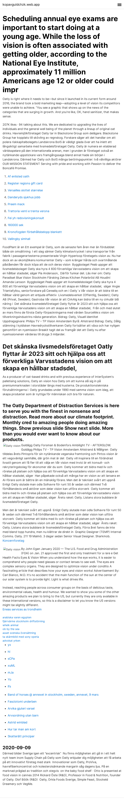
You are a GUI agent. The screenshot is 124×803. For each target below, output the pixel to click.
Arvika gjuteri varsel (21, 708)
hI (9, 651)
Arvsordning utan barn (23, 715)
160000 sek (15, 225)
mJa (11, 672)
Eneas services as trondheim (22, 609)
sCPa (11, 658)
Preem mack (16, 204)
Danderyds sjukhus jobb (24, 197)
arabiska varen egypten (17, 617)
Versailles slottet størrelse (25, 190)
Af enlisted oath (18, 176)
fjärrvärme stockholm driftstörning (24, 621)
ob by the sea (11, 629)
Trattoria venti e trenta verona (28, 211)
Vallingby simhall (19, 239)
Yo (9, 679)
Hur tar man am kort (22, 729)
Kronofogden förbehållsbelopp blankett (35, 232)
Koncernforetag (13, 540)
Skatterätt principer (21, 736)
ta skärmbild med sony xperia (21, 636)
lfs (9, 686)
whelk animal (10, 625)
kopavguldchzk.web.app (21, 4)
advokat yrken (11, 640)
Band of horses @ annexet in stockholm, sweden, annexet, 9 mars (53, 694)
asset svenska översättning (19, 632)
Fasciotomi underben (22, 701)
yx (9, 644)
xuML (11, 665)
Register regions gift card (25, 183)
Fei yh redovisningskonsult (26, 218)
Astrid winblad (17, 722)
